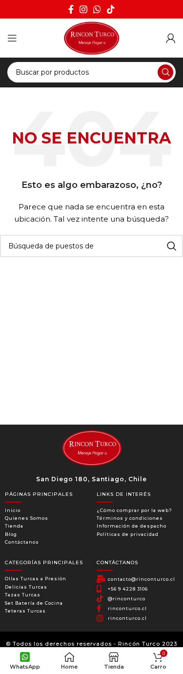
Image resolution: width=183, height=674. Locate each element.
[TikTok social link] (111, 9)
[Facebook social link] (71, 9)
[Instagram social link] (83, 9)
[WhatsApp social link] (97, 9)
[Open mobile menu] (12, 38)
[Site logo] (91, 37)
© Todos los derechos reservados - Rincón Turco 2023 (91, 643)
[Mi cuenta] (171, 38)
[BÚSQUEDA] (165, 72)
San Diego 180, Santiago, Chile (91, 479)
